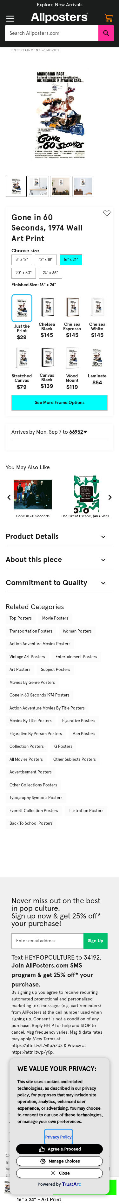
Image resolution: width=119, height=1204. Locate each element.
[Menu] (10, 19)
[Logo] (59, 17)
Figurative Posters (78, 721)
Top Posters (21, 618)
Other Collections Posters (33, 785)
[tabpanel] (59, 341)
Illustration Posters (86, 811)
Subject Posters (55, 670)
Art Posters (20, 670)
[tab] (21, 260)
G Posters (63, 747)
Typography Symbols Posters (36, 798)
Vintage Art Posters (27, 657)
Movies (52, 50)
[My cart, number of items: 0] (109, 18)
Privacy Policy (58, 1137)
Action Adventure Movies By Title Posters (47, 708)
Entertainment (26, 50)
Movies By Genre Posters (32, 683)
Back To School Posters (31, 824)
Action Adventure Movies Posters (40, 644)
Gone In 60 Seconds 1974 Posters (39, 695)
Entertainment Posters (76, 657)
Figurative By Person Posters (36, 734)
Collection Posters (27, 747)
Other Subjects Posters (74, 760)
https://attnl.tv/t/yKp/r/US (37, 1045)
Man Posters (83, 734)
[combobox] (51, 33)
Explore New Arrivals (60, 4)
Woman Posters (77, 631)
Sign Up (95, 941)
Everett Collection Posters (34, 811)
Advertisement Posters (31, 772)
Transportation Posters (31, 631)
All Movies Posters (26, 760)
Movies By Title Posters (31, 721)
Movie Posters (55, 618)
